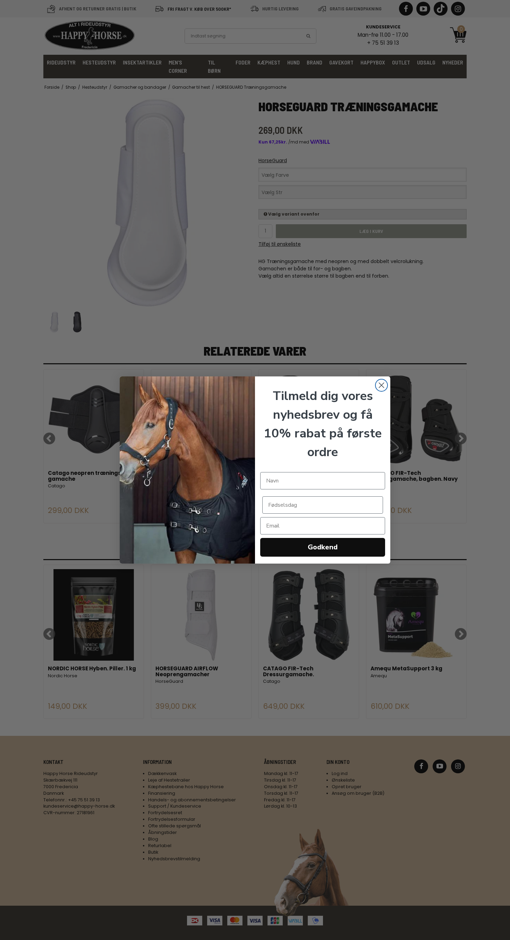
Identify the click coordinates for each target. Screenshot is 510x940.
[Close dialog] (381, 385)
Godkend (323, 547)
